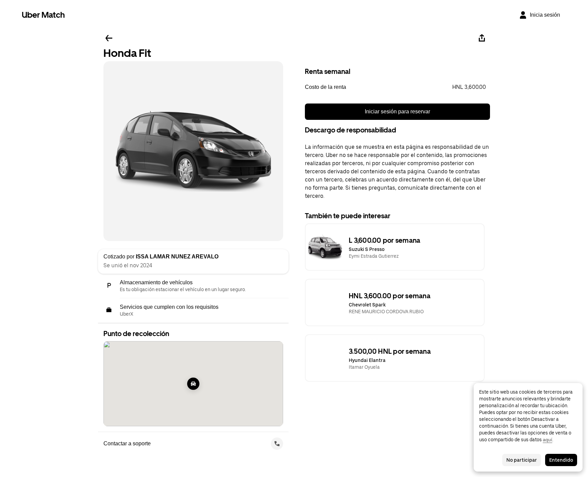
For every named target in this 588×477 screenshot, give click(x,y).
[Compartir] (482, 38)
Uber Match (43, 15)
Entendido (561, 460)
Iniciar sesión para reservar (397, 111)
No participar (521, 460)
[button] (397, 87)
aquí (547, 439)
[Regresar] (109, 38)
